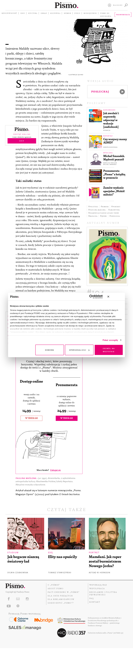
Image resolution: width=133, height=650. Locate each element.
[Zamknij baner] (115, 296)
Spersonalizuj (77, 350)
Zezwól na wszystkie (109, 350)
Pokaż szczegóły (110, 340)
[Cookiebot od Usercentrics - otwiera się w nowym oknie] (91, 297)
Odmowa (49, 350)
